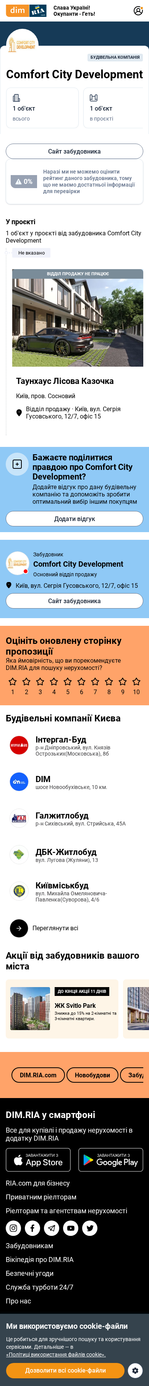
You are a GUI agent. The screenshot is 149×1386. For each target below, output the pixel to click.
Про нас (18, 1301)
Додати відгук (74, 519)
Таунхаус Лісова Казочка (65, 381)
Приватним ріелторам (41, 1197)
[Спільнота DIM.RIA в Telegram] (51, 1228)
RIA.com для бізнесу (38, 1183)
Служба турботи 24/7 (39, 1287)
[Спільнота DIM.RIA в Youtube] (70, 1228)
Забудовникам (29, 1246)
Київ (22, 396)
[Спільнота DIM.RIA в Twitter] (89, 1228)
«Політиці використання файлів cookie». (56, 1354)
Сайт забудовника (74, 151)
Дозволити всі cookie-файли (65, 1370)
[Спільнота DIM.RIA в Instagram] (13, 1228)
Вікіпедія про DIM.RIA (40, 1259)
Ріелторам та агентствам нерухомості (66, 1211)
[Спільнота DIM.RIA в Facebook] (32, 1228)
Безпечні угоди (29, 1273)
